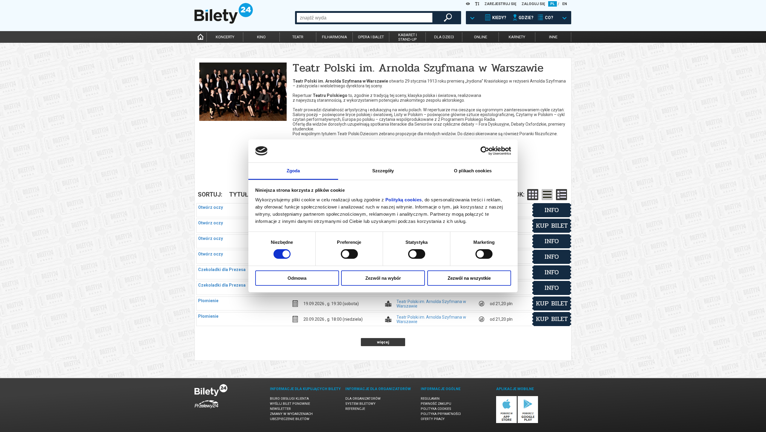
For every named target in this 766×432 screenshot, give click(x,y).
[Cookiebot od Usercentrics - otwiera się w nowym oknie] (485, 150)
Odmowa (297, 278)
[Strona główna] (223, 22)
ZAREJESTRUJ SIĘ (500, 4)
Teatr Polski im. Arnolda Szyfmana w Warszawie (431, 303)
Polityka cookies (436, 409)
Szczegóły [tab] (383, 170)
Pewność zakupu (436, 404)
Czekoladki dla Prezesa (222, 269)
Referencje (355, 409)
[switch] (349, 254)
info (552, 210)
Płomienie (208, 300)
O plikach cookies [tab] (473, 170)
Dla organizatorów (363, 399)
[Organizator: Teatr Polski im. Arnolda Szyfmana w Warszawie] (243, 83)
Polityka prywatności (441, 414)
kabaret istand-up (407, 37)
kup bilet (552, 225)
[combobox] (364, 17)
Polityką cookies (403, 199)
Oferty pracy (433, 419)
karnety (517, 37)
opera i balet (371, 37)
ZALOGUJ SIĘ (533, 4)
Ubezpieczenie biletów (289, 419)
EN (564, 4)
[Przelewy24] (206, 409)
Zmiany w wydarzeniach (291, 414)
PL (552, 4)
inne (553, 37)
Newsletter (280, 409)
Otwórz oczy (210, 207)
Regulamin (430, 399)
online (480, 37)
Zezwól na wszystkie (469, 278)
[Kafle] (532, 194)
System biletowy (360, 404)
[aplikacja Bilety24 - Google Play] (528, 422)
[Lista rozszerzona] (561, 194)
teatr (297, 37)
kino (261, 37)
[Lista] (547, 194)
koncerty (225, 37)
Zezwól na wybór (383, 278)
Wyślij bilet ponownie (290, 404)
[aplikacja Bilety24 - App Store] (506, 422)
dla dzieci (444, 37)
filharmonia (334, 37)
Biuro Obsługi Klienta (289, 399)
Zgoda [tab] (293, 170)
